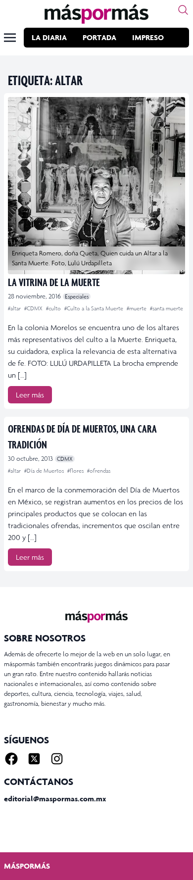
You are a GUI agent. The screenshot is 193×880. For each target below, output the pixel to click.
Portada (99, 37)
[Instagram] (56, 758)
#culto (54, 308)
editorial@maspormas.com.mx (55, 798)
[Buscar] (183, 10)
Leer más (30, 394)
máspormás (27, 866)
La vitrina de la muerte (54, 282)
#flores (76, 470)
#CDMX (34, 308)
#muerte (137, 308)
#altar (15, 308)
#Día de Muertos (44, 470)
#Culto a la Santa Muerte (94, 308)
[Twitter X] (34, 758)
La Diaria (49, 37)
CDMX (65, 458)
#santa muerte (166, 308)
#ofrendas (98, 470)
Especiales (77, 296)
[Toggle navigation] (10, 38)
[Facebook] (11, 758)
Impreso (148, 37)
